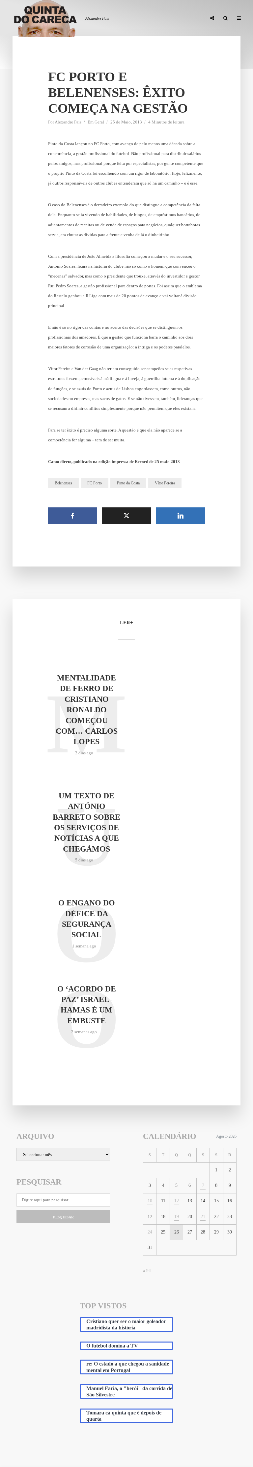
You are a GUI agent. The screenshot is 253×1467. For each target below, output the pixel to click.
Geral (99, 122)
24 (150, 1232)
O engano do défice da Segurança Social (86, 919)
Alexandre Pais (68, 122)
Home (45, 18)
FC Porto (94, 483)
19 (176, 1216)
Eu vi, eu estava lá (182, 18)
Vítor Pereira (165, 483)
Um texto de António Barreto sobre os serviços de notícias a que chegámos (86, 822)
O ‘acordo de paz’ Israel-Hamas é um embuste (86, 1005)
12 (176, 1200)
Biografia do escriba (82, 18)
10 (150, 1200)
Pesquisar (63, 1217)
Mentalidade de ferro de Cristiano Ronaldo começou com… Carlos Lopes (87, 710)
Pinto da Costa (128, 483)
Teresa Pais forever (134, 18)
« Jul (147, 1271)
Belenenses (63, 483)
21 (203, 1216)
